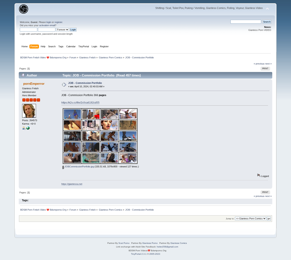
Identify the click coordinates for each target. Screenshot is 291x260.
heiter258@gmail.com (167, 247)
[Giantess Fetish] (28, 129)
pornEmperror (34, 83)
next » (268, 63)
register (58, 22)
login (48, 22)
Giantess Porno (150, 243)
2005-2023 (154, 254)
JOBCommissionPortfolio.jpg (79, 166)
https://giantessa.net (71, 184)
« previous (259, 63)
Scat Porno (124, 243)
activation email (47, 25)
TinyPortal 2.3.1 (139, 254)
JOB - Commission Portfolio (85, 83)
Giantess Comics (178, 243)
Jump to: (230, 218)
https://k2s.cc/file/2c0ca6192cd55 (80, 102)
